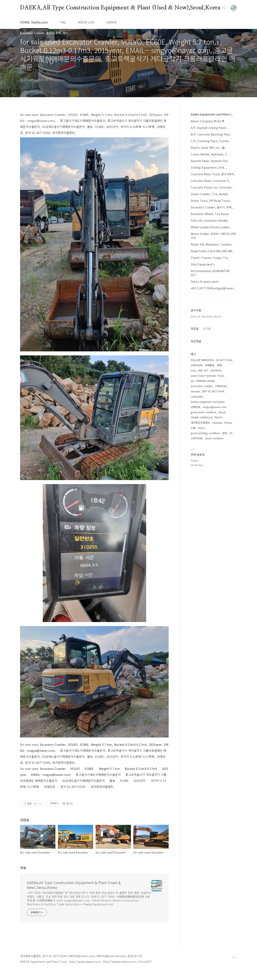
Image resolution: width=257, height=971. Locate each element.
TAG (63, 22)
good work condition (203, 412)
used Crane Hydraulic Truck (207, 375)
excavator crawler (202, 386)
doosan (195, 391)
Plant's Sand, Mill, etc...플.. (208, 148)
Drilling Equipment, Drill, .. (209, 167)
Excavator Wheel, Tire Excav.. (210, 214)
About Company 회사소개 (207, 121)
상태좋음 (209, 365)
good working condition (205, 433)
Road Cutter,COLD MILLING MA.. (212, 251)
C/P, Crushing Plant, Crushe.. (210, 141)
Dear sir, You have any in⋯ (207, 316)
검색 (224, 8)
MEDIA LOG (86, 22)
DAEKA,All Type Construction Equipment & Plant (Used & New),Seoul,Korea (120, 8)
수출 (193, 428)
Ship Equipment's (203, 264)
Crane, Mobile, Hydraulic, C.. (209, 154)
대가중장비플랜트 (200, 422)
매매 (219, 365)
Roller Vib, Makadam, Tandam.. (212, 244)
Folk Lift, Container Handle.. (210, 220)
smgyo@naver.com (214, 407)
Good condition (214, 438)
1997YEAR (196, 438)
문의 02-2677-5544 (213, 391)
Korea (228, 422)
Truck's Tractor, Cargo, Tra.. (210, 258)
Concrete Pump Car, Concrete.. (212, 187)
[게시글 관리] (40, 804)
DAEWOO (215, 370)
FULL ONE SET (199, 370)
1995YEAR (196, 365)
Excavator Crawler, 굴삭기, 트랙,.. (212, 207)
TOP (233, 957)
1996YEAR (221, 386)
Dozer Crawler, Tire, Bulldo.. (210, 194)
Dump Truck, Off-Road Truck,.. (211, 201)
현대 (224, 433)
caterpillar (197, 396)
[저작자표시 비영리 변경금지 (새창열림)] (67, 803)
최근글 (195, 328)
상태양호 (195, 407)
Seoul (221, 412)
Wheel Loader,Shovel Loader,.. (211, 227)
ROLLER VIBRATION (202, 360)
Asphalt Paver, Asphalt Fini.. (210, 161)
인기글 (207, 328)
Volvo (201, 428)
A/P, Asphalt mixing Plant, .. (210, 128)
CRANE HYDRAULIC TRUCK (206, 417)
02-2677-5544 (224, 360)
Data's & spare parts (205, 281)
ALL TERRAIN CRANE (203, 381)
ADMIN (111, 22)
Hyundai (217, 422)
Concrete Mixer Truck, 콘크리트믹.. (213, 174)
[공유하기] (35, 804)
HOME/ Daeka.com (34, 22)
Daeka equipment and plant (207, 402)
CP (231, 433)
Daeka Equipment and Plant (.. (212, 114)
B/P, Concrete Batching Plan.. (211, 134)
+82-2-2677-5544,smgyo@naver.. (213, 288)
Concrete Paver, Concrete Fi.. (210, 181)
